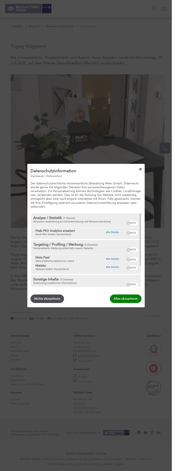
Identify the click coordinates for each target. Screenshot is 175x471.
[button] (128, 223)
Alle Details (112, 232)
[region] (86, 250)
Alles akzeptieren (126, 298)
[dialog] (86, 235)
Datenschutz (54, 175)
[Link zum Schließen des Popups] (140, 169)
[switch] (132, 222)
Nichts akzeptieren (47, 298)
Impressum (37, 175)
